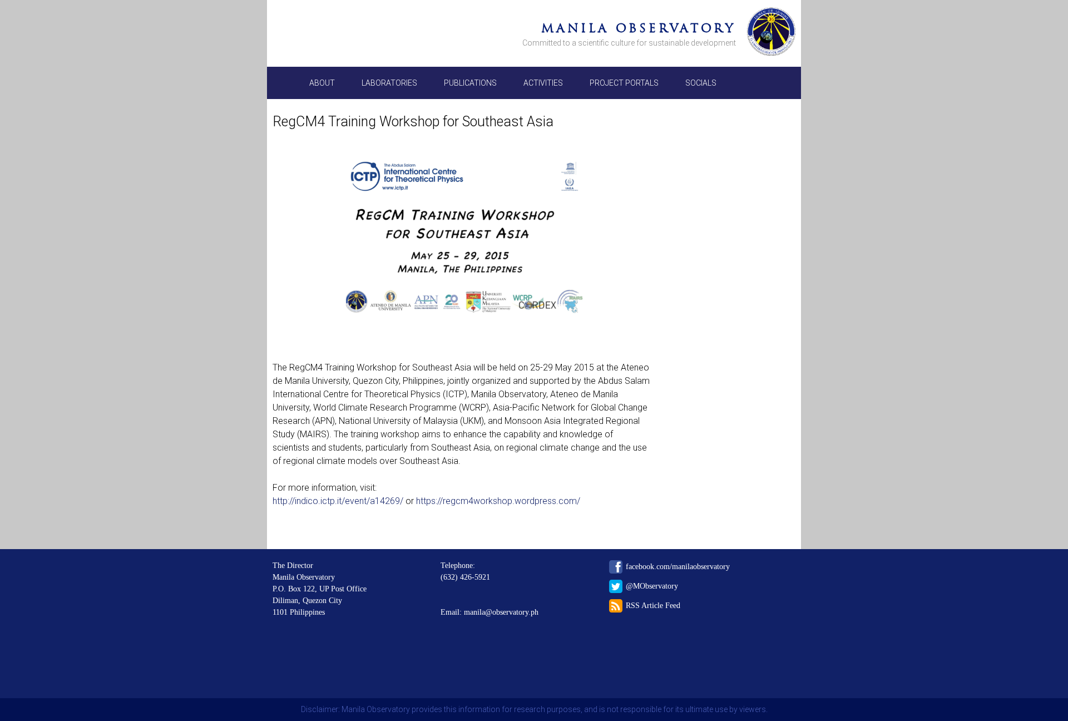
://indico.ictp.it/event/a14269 (344, 501)
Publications (470, 82)
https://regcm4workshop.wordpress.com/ (498, 501)
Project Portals (624, 82)
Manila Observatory (638, 28)
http (280, 501)
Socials (700, 82)
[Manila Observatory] (771, 33)
